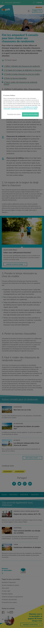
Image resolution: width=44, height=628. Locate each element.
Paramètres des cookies (14, 114)
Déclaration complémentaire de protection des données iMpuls (20, 109)
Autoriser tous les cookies (30, 114)
